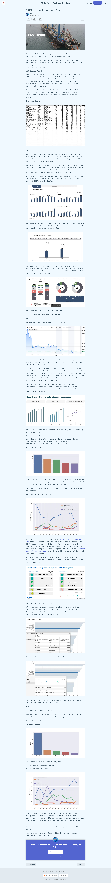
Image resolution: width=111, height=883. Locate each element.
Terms (56, 871)
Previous (32, 864)
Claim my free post (55, 852)
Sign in (106, 3)
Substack (47, 879)
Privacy (52, 871)
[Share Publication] (91, 3)
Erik (31, 13)
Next (80, 864)
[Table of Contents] (2, 441)
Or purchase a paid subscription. (55, 856)
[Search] (87, 3)
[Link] (23, 71)
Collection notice (63, 871)
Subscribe (98, 3)
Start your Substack (51, 875)
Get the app (63, 875)
